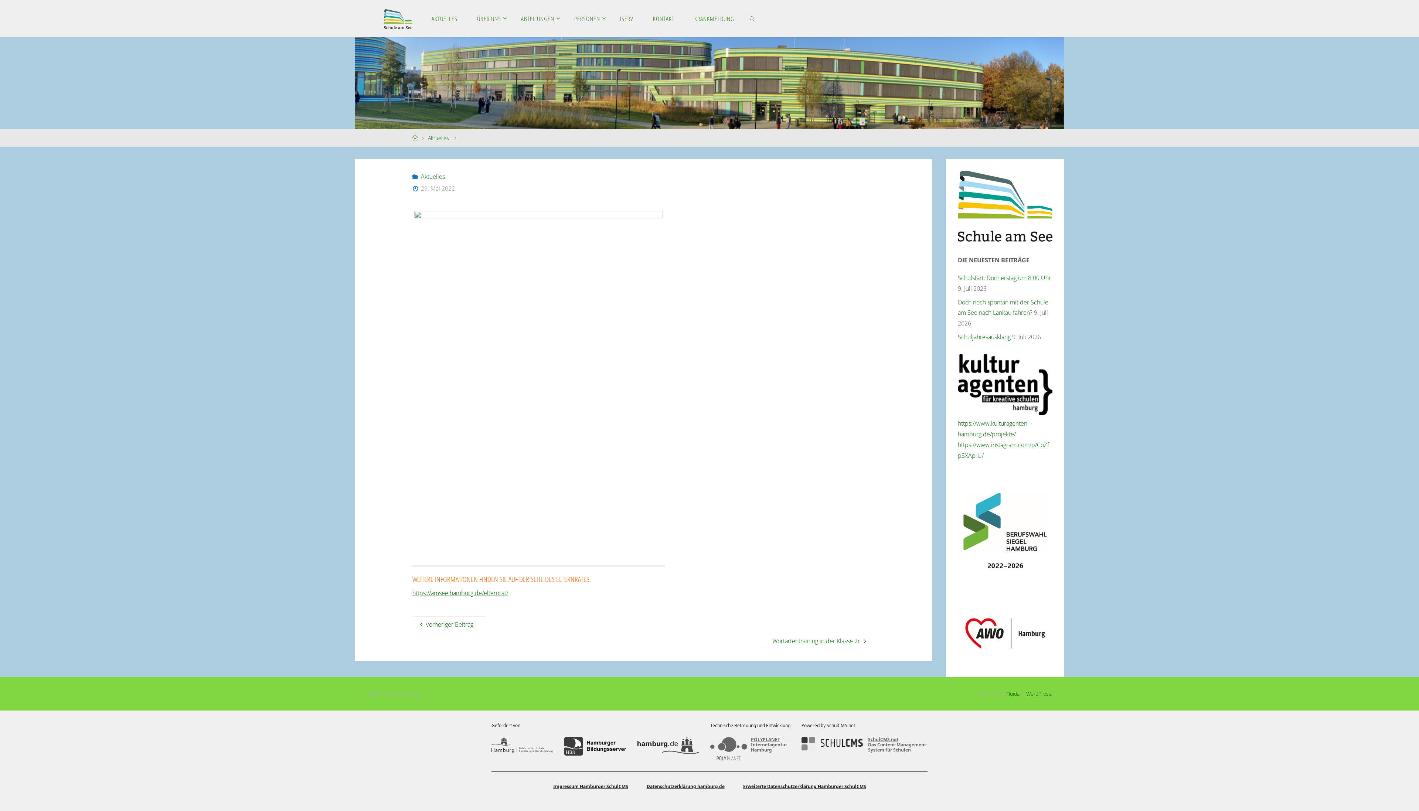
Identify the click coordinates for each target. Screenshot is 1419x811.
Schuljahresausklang (984, 337)
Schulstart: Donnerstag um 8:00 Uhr (1004, 278)
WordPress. (1039, 693)
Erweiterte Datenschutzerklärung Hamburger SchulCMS (804, 786)
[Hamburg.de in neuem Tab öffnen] (668, 746)
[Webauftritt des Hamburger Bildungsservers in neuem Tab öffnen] (595, 746)
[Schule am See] (398, 18)
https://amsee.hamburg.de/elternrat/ (460, 593)
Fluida (1012, 693)
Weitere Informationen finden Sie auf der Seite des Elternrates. (501, 579)
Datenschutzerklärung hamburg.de (686, 786)
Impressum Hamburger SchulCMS (590, 786)
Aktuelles (438, 138)
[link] (752, 18)
